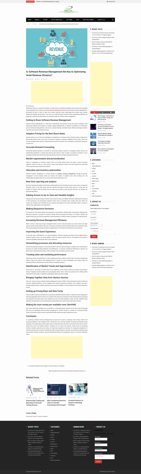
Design (45, 19)
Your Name (93, 211)
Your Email (93, 217)
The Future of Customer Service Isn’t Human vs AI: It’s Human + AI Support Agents (106, 126)
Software (69, 19)
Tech (77, 19)
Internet (94, 176)
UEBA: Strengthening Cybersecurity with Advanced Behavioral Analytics (66, 371)
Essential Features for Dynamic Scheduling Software (75, 403)
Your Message (94, 228)
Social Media (95, 188)
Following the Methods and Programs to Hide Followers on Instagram (46, 366)
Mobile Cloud (95, 181)
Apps (93, 163)
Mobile (37, 19)
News (93, 183)
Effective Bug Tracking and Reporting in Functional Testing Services (35, 403)
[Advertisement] (56, 92)
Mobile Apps (95, 178)
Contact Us (101, 19)
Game (93, 171)
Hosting (94, 173)
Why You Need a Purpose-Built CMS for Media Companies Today (36, 442)
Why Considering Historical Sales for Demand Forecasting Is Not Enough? (56, 403)
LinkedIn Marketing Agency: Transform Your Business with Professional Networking (36, 453)
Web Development (88, 19)
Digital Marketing (56, 19)
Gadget (94, 168)
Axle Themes (112, 471)
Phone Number (94, 223)
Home (29, 19)
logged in (35, 416)
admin (37, 79)
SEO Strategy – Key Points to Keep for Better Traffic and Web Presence (106, 117)
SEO (93, 186)
